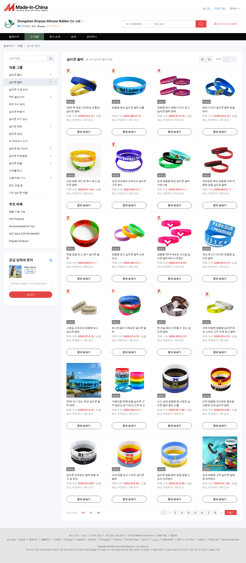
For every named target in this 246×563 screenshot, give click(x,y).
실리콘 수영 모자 (18, 89)
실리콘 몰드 (15, 74)
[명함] (50, 260)
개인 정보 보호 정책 (114, 535)
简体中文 (33, 539)
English (21, 539)
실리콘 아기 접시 (18, 119)
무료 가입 (220, 8)
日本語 (57, 539)
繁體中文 (46, 539)
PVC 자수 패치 (17, 104)
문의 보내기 (83, 131)
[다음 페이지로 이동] (233, 59)
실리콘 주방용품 (18, 155)
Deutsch (92, 539)
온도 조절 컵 (16, 185)
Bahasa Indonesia (230, 539)
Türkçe (201, 539)
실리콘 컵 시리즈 (18, 148)
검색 (73, 36)
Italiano (117, 539)
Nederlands (167, 539)
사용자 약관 (95, 535)
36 (90, 512)
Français (68, 539)
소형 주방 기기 (17, 178)
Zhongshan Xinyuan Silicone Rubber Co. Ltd (48, 21)
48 (98, 512)
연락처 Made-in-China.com (141, 535)
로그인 (206, 8)
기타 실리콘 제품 (18, 192)
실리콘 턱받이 (17, 111)
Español (80, 539)
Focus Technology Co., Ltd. (127, 546)
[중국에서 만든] (27, 7)
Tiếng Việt (213, 539)
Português (105, 539)
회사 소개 (55, 36)
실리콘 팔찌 (15, 82)
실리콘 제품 (15, 163)
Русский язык (131, 539)
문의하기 (92, 36)
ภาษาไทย (189, 539)
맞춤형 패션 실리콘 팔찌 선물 (128, 107)
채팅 (31, 271)
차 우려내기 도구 (18, 141)
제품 (36, 36)
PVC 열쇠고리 (16, 97)
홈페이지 (14, 36)
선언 (84, 535)
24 (83, 512)
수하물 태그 (15, 170)
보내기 (30, 294)
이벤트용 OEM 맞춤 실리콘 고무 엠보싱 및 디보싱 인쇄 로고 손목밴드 (128, 405)
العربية (155, 539)
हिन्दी (179, 539)
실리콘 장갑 (15, 133)
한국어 (145, 539)
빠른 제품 (162, 535)
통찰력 (174, 535)
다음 (229, 512)
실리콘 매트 (15, 126)
